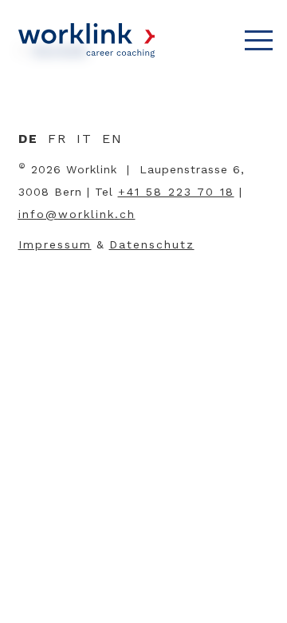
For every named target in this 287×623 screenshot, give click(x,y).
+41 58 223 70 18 (176, 191)
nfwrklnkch (79, 214)
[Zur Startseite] (86, 40)
